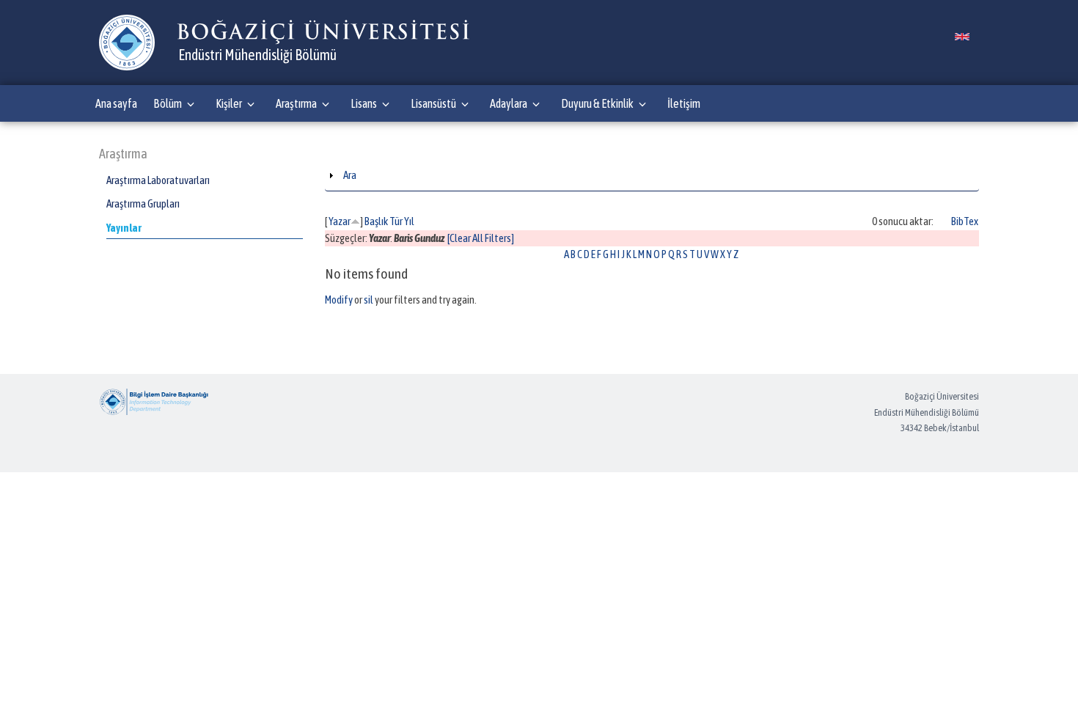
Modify (339, 299)
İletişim (683, 103)
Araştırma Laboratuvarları (158, 180)
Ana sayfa (116, 103)
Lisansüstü (433, 103)
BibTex (964, 221)
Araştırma (296, 103)
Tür (396, 221)
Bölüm (167, 103)
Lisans (364, 103)
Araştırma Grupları (143, 203)
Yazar (340, 221)
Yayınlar (124, 227)
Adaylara (508, 103)
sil (368, 299)
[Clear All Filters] (480, 238)
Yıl (409, 221)
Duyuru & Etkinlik (597, 103)
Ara (349, 175)
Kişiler (229, 103)
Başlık (376, 221)
